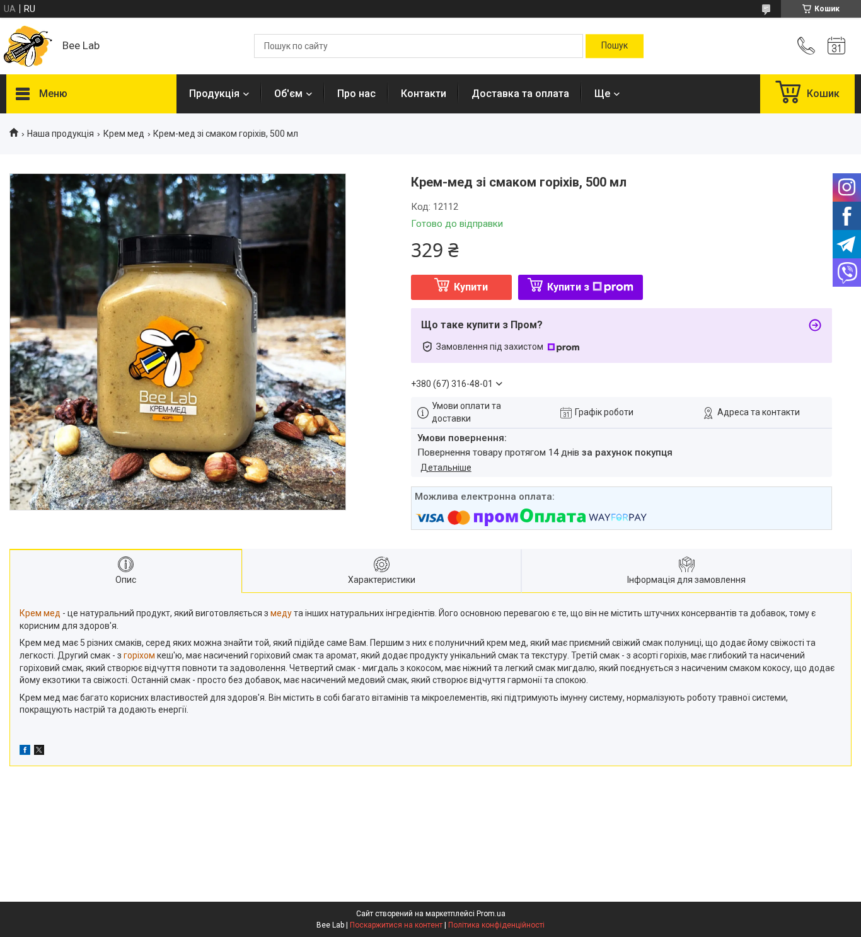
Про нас (356, 94)
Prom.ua (491, 913)
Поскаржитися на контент (396, 925)
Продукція (214, 94)
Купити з (568, 287)
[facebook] (25, 752)
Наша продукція (60, 134)
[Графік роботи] (836, 46)
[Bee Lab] (28, 46)
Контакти (423, 94)
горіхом (139, 655)
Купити (471, 287)
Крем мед (123, 134)
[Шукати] (615, 46)
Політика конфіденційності (496, 925)
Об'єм (288, 94)
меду (281, 613)
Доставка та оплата (520, 94)
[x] (39, 752)
